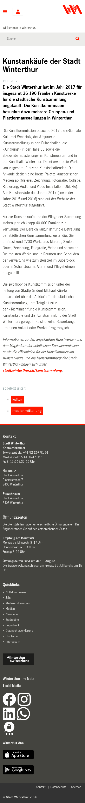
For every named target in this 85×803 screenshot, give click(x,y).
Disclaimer (12, 636)
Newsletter (12, 614)
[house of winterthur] (18, 664)
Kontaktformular (14, 448)
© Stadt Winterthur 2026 (20, 797)
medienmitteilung (27, 411)
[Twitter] (31, 704)
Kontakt (40, 787)
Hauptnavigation (5, 12)
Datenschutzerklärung (19, 630)
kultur (17, 399)
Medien (10, 608)
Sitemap (76, 787)
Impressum (13, 641)
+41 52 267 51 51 (35, 452)
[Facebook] (10, 704)
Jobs (8, 597)
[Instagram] (24, 704)
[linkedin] (10, 719)
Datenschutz (58, 787)
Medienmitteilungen (18, 603)
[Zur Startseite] (62, 9)
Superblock (13, 625)
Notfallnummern (16, 592)
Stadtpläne (12, 619)
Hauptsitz (9, 470)
